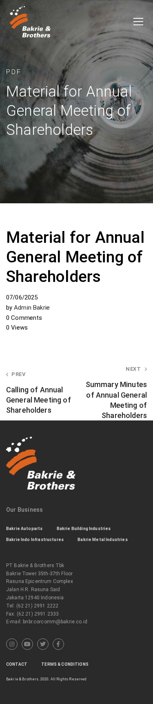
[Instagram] (12, 644)
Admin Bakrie (32, 307)
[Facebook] (58, 644)
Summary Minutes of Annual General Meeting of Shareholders (116, 393)
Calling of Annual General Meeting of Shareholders (38, 393)
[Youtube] (27, 644)
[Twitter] (43, 644)
